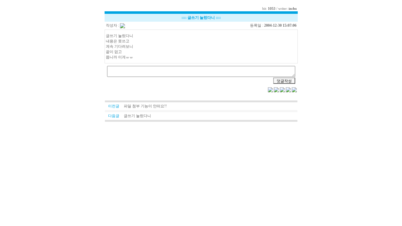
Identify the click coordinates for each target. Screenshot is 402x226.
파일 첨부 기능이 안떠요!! (145, 106)
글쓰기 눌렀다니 (137, 116)
